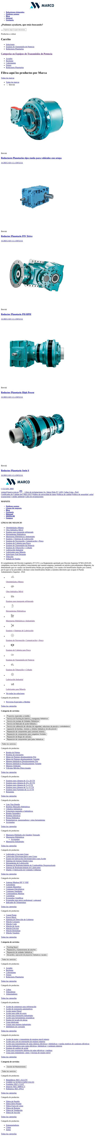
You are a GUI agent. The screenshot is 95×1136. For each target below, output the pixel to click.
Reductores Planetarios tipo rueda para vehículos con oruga (31, 158)
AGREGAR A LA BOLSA (12, 163)
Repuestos (10, 792)
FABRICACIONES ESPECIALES (20, 1082)
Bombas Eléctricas (13, 816)
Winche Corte (11, 924)
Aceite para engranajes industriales (19, 1015)
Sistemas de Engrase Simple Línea (19, 861)
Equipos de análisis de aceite (17, 1048)
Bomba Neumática (13, 813)
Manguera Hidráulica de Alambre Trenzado (23, 835)
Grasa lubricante (12, 1022)
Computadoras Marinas (15, 893)
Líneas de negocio (14, 508)
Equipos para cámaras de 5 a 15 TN (20, 787)
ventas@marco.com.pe (10, 492)
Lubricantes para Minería (15, 552)
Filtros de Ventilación (14, 1110)
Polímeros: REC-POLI (15, 1089)
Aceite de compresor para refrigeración (21, 1007)
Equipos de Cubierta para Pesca (18, 543)
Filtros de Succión (13, 1113)
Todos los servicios (9, 744)
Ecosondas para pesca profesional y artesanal (23, 900)
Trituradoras (10, 992)
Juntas (8, 1130)
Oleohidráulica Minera (15, 528)
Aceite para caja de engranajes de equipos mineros (25, 1041)
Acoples (9, 59)
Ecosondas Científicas (14, 898)
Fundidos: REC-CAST (15, 1084)
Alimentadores (11, 994)
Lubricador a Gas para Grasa (17, 854)
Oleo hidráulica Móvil (14, 530)
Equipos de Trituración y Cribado (19, 548)
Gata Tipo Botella (13, 804)
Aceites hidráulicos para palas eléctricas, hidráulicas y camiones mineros (34, 1046)
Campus (9, 518)
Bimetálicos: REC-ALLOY (17, 1080)
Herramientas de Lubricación (17, 863)
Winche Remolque (13, 931)
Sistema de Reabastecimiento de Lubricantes (23, 868)
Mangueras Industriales (15, 842)
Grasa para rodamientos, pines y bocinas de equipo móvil (28, 1053)
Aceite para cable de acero (16, 1013)
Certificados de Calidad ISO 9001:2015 (16, 494)
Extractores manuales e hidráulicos (19, 811)
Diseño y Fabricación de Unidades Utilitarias (23, 870)
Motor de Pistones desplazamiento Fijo (21, 757)
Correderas (10, 896)
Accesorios (10, 822)
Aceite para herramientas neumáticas (20, 1018)
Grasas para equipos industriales (18, 1024)
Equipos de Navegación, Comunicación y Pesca (24, 541)
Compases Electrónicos (15, 889)
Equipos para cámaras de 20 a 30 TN (20, 783)
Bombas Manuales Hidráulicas (18, 807)
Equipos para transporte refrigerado (19, 532)
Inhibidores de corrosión (15, 1027)
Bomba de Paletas (13, 752)
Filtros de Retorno (13, 1108)
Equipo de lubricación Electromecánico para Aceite (26, 859)
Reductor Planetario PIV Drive (16, 236)
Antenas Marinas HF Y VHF (17, 882)
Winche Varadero (12, 933)
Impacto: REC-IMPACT (15, 1087)
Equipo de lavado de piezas (16, 1020)
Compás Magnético (13, 887)
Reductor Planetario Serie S (15, 470)
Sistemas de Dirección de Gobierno (20, 919)
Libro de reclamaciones (32, 492)
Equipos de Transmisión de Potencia (20, 47)
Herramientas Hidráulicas (16, 534)
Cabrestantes (11, 63)
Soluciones (10, 44)
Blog (8, 16)
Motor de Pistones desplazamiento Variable (22, 759)
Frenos (8, 65)
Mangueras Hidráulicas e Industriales (20, 537)
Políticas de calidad (64, 494)
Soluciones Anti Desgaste (16, 554)
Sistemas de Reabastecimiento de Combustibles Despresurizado (30, 865)
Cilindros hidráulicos (14, 809)
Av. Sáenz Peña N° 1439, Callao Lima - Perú (61, 492)
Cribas (8, 990)
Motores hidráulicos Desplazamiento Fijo (22, 761)
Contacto (10, 20)
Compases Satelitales (14, 891)
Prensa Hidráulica (13, 818)
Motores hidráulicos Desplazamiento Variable (23, 764)
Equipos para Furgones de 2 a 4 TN (20, 790)
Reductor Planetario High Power (17, 392)
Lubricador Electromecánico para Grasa (21, 856)
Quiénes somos (12, 14)
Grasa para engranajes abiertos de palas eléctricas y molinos (29, 1050)
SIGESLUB (10, 516)
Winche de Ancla (12, 926)
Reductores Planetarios (15, 49)
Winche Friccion (12, 928)
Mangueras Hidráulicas (15, 837)
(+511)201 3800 (7, 489)
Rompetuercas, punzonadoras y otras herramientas (25, 820)
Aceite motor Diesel (14, 1011)
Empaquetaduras (12, 1125)
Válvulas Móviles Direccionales (18, 768)
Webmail (9, 514)
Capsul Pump (11, 915)
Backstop (9, 61)
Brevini (12, 85)
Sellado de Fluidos (13, 559)
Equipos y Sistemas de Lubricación (19, 539)
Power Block (11, 917)
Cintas (8, 1127)
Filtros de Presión (13, 1101)
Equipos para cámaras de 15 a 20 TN (20, 781)
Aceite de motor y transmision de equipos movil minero (27, 1039)
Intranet (9, 18)
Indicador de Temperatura (16, 902)
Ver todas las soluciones (15, 693)
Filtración (9, 557)
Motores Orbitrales (13, 766)
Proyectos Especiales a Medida (18, 702)
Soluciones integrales (15, 12)
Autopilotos (10, 885)
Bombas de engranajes (15, 755)
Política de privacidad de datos (44, 494)
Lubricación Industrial (14, 550)
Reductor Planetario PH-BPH (16, 314)
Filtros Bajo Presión (13, 1104)
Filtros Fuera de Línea (14, 1106)
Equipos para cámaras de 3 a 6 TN (19, 785)
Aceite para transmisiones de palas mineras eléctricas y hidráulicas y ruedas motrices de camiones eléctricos (47, 1044)
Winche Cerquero (13, 922)
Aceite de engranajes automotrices (19, 1009)
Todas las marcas (7, 78)
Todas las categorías (9, 706)
